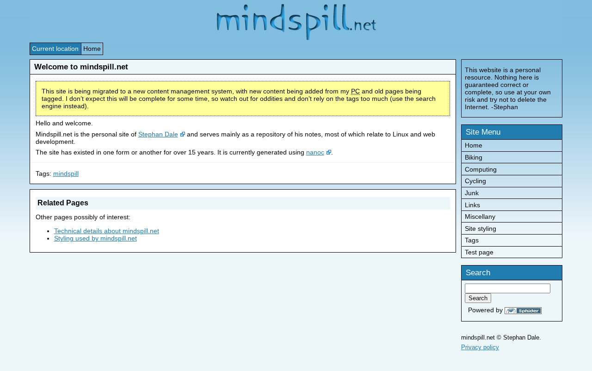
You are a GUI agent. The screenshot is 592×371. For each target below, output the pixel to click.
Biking (473, 157)
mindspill (66, 173)
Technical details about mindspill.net (106, 231)
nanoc (315, 152)
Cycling (475, 181)
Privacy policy (480, 347)
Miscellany (480, 216)
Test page (479, 252)
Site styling (480, 228)
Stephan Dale (158, 134)
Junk (472, 193)
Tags (472, 240)
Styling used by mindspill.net (95, 238)
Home (92, 48)
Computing (481, 169)
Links (472, 205)
